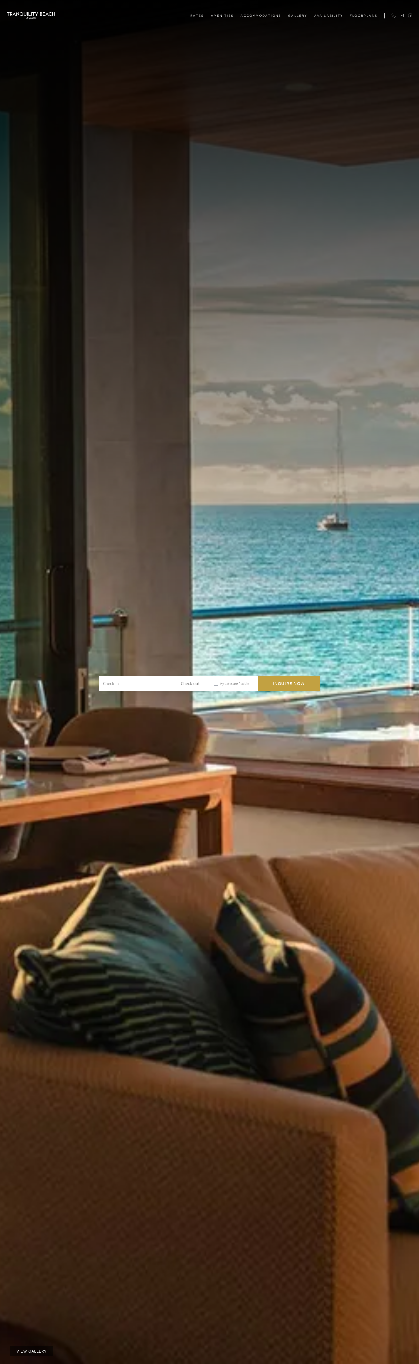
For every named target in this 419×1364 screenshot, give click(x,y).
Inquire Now (289, 683)
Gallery (297, 15)
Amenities (222, 15)
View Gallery (31, 1351)
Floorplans (364, 15)
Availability (328, 15)
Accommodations (261, 15)
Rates (197, 15)
